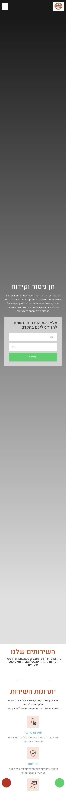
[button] (5, 6)
